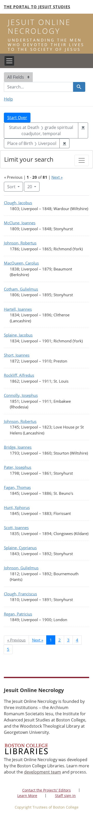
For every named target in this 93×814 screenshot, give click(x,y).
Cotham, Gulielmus (21, 289)
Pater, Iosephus (17, 467)
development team (42, 772)
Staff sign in (65, 795)
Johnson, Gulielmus (21, 567)
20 (33, 187)
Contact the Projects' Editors (46, 790)
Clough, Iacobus (18, 202)
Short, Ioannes (16, 355)
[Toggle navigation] (9, 61)
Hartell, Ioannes (18, 309)
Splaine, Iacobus (18, 335)
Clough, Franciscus (20, 593)
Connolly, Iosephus (21, 395)
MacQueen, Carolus (21, 263)
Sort (11, 187)
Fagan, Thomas (17, 487)
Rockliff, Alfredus (19, 375)
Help (8, 99)
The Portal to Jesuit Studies (37, 6)
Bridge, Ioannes (18, 447)
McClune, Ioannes (19, 222)
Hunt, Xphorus (17, 507)
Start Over (17, 117)
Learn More (27, 795)
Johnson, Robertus (20, 242)
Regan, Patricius (18, 613)
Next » (57, 177)
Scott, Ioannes (16, 527)
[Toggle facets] (81, 160)
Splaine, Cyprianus (20, 547)
